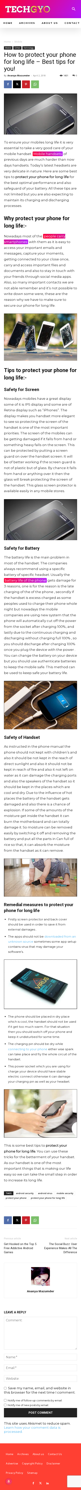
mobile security (65, 1193)
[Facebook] (8, 84)
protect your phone (16, 1197)
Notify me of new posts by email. (28, 1405)
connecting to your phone (27, 1049)
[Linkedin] (47, 1483)
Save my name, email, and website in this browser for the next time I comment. (39, 1390)
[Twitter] (40, 1483)
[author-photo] (40, 1286)
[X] (17, 84)
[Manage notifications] (9, 1481)
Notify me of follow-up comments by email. (35, 1400)
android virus (45, 1193)
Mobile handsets (47, 154)
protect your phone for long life (48, 1197)
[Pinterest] (26, 84)
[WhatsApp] (35, 84)
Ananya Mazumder (18, 75)
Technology (29, 47)
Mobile (18, 41)
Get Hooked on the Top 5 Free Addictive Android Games (20, 1248)
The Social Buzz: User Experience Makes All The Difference (60, 1248)
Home (7, 41)
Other (17, 47)
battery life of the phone (25, 580)
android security (25, 1193)
